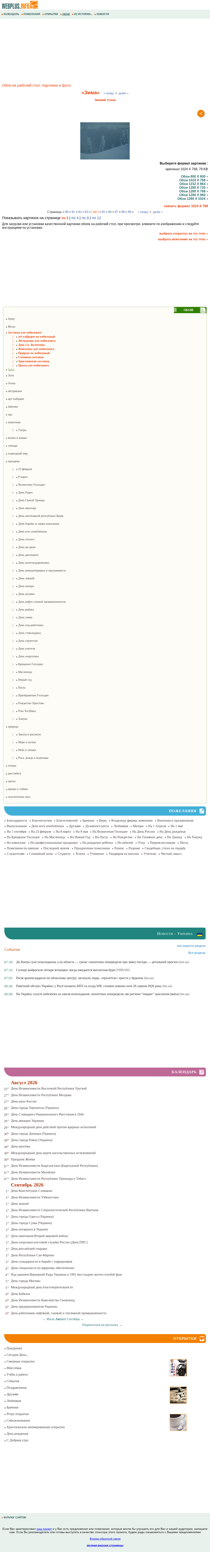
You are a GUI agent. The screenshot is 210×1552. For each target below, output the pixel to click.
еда (9, 414)
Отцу (141, 842)
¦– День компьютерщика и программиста (36, 570)
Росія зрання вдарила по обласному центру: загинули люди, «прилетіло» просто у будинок (79, 978)
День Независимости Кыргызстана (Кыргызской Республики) (54, 1165)
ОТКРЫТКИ (51, 14)
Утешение (97, 853)
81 (73, 212)
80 (66, 212)
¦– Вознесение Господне (25, 484)
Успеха (80, 853)
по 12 (96, 218)
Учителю (150, 853)
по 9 (85, 218)
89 (129, 212)
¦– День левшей (20, 578)
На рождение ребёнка (97, 842)
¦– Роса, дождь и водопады (27, 757)
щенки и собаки (17, 789)
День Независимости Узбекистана (35, 1197)
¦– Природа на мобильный (28, 353)
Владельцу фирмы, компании (132, 820)
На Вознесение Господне (110, 831)
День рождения (17, 1433)
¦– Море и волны (21, 742)
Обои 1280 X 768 (192, 191)
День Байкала (20, 1294)
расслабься (14, 773)
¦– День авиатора (21, 508)
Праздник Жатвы (23, 1159)
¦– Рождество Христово (25, 703)
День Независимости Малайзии (33, 1172)
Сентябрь (73, 1319)
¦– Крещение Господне (24, 664)
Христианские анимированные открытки (35, 1427)
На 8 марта (63, 831)
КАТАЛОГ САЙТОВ (15, 1517)
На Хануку (194, 837)
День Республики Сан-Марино (32, 1255)
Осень (11, 383)
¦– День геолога (20, 539)
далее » (124, 93)
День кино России (24, 1101)
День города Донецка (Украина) (33, 1133)
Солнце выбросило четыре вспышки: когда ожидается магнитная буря (65, 970)
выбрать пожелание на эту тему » (183, 239)
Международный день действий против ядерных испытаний (53, 1127)
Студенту (64, 853)
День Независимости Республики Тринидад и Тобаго (48, 1178)
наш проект (44, 1528)
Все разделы (196, 952)
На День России (143, 831)
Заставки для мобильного (24, 332)
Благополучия (42, 820)
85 (103, 212)
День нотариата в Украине (29, 1229)
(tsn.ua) (184, 962)
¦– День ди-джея (20, 547)
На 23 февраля (41, 831)
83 (86, 212)
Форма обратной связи (105, 1538)
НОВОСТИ (103, 14)
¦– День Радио (19, 492)
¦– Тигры (16, 430)
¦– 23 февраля (19, 469)
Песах (184, 842)
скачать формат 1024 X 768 (186, 206)
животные (14, 422)
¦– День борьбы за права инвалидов (32, 523)
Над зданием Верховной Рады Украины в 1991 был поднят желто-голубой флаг (66, 1274)
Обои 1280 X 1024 (191, 198)
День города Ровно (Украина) (31, 1140)
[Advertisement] (105, 51)
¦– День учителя (20, 648)
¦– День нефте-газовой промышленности (36, 601)
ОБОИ (66, 14)
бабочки (12, 406)
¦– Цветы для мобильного (27, 365)
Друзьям (75, 826)
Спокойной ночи (41, 853)
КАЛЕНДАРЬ (11, 14)
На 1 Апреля (157, 826)
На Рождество (122, 837)
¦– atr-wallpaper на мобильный (30, 336)
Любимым (121, 826)
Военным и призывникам (175, 820)
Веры (103, 820)
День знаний (20, 1203)
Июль (51, 1319)
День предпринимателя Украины (34, 1306)
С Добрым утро (17, 1440)
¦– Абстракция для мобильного (31, 340)
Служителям (15, 853)
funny (11, 318)
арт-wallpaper (15, 398)
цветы (11, 781)
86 (110, 212)
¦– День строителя (21, 640)
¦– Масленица (19, 672)
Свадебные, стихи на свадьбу (165, 848)
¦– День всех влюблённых (26, 531)
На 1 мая (177, 826)
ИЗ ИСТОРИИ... (83, 14)
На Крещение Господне (23, 837)
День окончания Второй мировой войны (39, 1236)
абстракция (14, 391)
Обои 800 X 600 (193, 176)
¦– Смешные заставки (25, 357)
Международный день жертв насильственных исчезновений (53, 1153)
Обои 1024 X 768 (192, 180)
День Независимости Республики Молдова (41, 1095)
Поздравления (16, 1387)
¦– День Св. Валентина (25, 344)
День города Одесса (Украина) (32, 1216)
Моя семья (13, 1368)
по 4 (75, 218)
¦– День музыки (20, 594)
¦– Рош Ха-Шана (21, 711)
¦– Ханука (16, 718)
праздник (13, 461)
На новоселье (16, 842)
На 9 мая (82, 831)
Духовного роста (97, 826)
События (12, 1381)
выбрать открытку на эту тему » (183, 233)
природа (12, 726)
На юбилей (125, 842)
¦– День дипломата (22, 554)
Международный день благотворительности (42, 1287)
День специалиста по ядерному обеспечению (42, 1268)
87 (116, 212)
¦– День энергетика (22, 656)
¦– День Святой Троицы (25, 500)
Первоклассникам (162, 842)
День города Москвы (25, 1281)
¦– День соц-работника (24, 625)
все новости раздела (191, 945)
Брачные (88, 820)
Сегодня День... (17, 1355)
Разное (119, 848)
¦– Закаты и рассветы (23, 734)
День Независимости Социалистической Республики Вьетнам (54, 1210)
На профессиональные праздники (54, 842)
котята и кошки (17, 437)
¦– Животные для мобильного (30, 349)
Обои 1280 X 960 (192, 195)
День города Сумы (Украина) (31, 1223)
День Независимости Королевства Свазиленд (43, 1300)
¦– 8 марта (16, 476)
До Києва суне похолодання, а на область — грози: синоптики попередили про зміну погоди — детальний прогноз (97, 962)
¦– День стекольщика (23, 633)
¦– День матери (20, 586)
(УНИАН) (122, 970)
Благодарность (17, 820)
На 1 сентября (16, 831)
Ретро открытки (17, 1414)
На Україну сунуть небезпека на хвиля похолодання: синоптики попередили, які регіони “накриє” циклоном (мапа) (97, 994)
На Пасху (101, 837)
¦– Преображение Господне (27, 695)
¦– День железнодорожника (27, 562)
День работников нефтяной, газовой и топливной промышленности (58, 1313)
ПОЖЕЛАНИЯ (32, 14)
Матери (138, 826)
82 (80, 212)
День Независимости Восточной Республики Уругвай (49, 1088)
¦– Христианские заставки (27, 361)
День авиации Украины (27, 1120)
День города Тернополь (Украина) (35, 1107)
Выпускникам (17, 826)
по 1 (65, 218)
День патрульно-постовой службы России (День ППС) (49, 1242)
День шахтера (20, 1146)
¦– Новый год (19, 679)
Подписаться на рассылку (102, 1325)
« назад (109, 93)
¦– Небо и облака (21, 750)
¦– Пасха (15, 687)
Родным (134, 848)
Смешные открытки (20, 1361)
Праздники (14, 1348)
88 (123, 212)
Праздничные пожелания (92, 848)
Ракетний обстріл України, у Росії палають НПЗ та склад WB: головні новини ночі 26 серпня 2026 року (89, 986)
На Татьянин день (149, 837)
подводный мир (17, 453)
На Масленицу (55, 837)
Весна (11, 326)
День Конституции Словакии (31, 1190)
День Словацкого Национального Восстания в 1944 (47, 1114)
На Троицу (174, 837)
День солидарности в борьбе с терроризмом (41, 1261)
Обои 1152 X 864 (192, 184)
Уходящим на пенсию (124, 853)
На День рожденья (172, 831)
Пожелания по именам (23, 848)
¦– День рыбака (20, 609)
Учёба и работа (17, 1374)
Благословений (67, 820)
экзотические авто (19, 796)
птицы (11, 765)
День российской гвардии (29, 1248)
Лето (10, 375)
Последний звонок (56, 848)
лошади (12, 445)
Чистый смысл (171, 853)
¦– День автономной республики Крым (34, 515)
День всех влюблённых (47, 826)
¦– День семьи (19, 617)
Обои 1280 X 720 (192, 187)
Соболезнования (18, 1420)
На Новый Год (80, 837)
